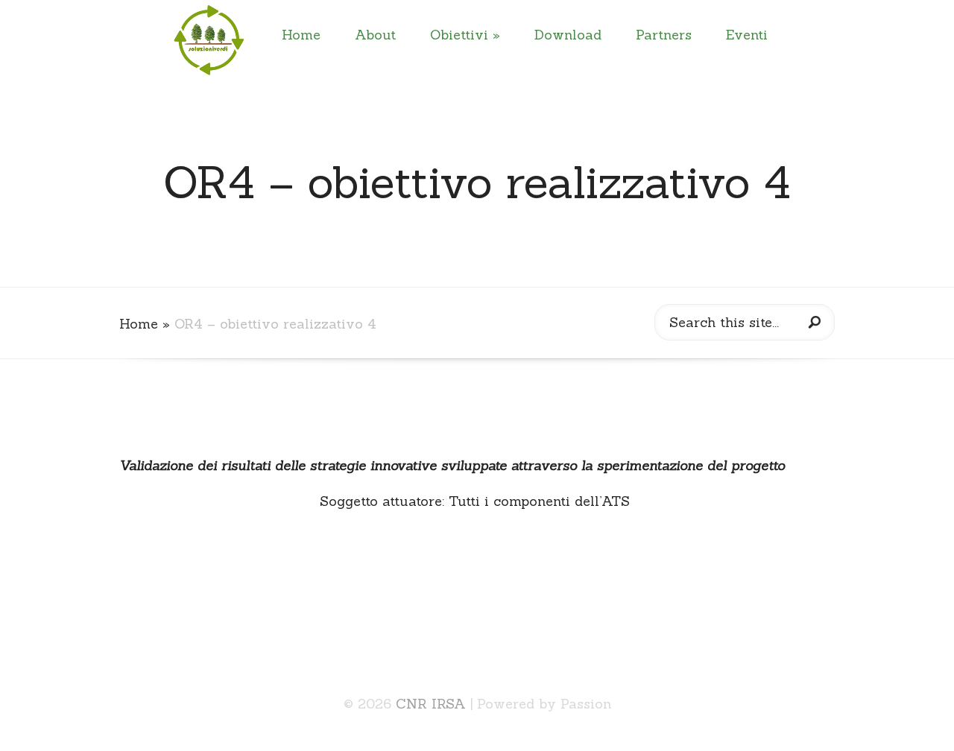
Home (301, 34)
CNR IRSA (431, 703)
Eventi (747, 34)
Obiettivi (459, 34)
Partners (664, 34)
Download (567, 34)
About (375, 34)
